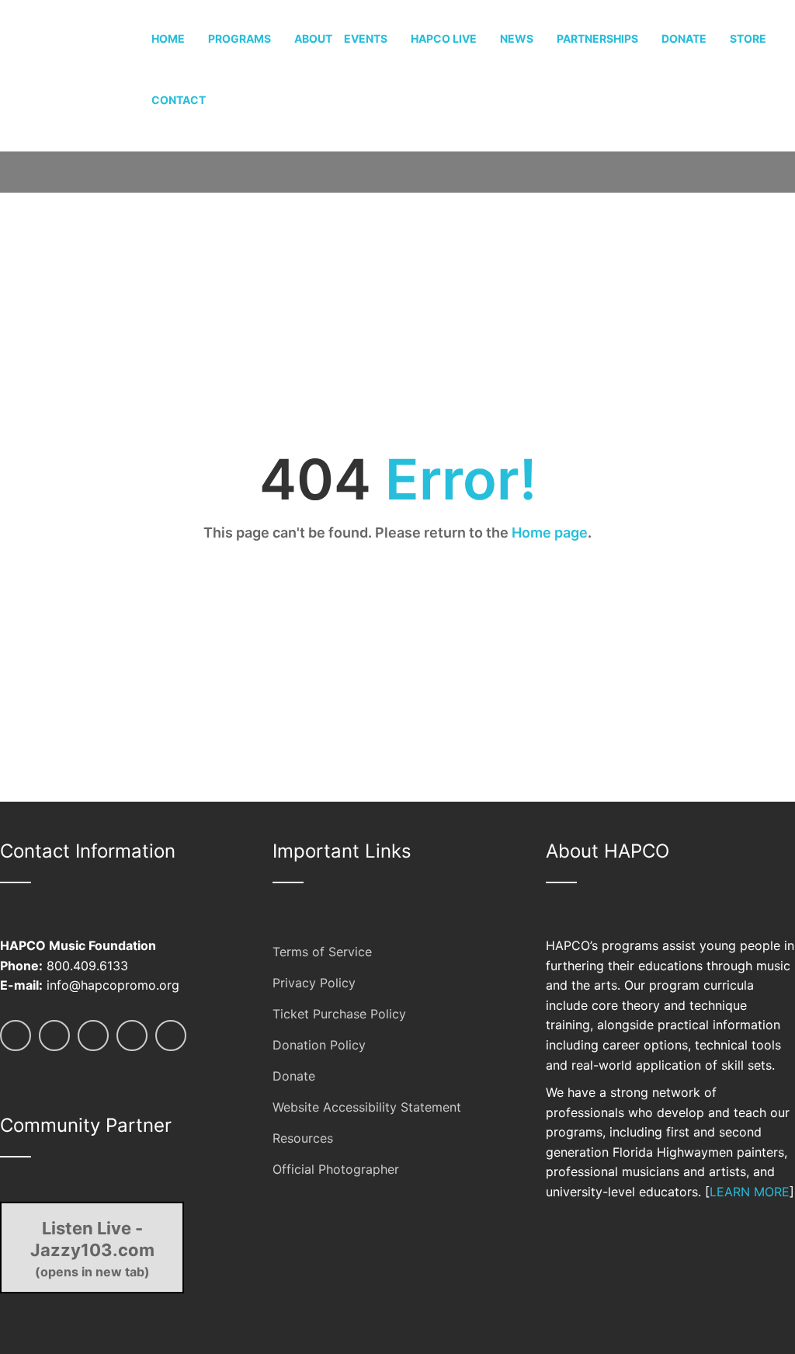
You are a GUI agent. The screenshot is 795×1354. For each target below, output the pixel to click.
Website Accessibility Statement (367, 1107)
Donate (294, 1076)
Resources (303, 1138)
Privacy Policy (314, 982)
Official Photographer (336, 1169)
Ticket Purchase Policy (339, 1014)
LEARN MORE (750, 1191)
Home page (550, 532)
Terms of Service (322, 951)
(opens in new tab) (92, 1248)
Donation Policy (319, 1045)
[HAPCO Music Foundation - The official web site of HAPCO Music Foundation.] (76, 74)
